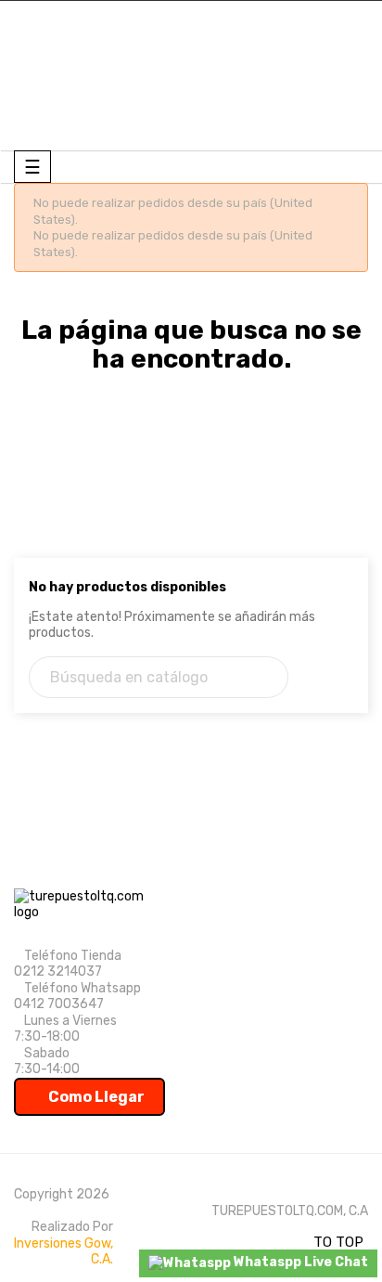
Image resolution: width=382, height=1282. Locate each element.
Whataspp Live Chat (299, 1262)
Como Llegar (95, 1097)
